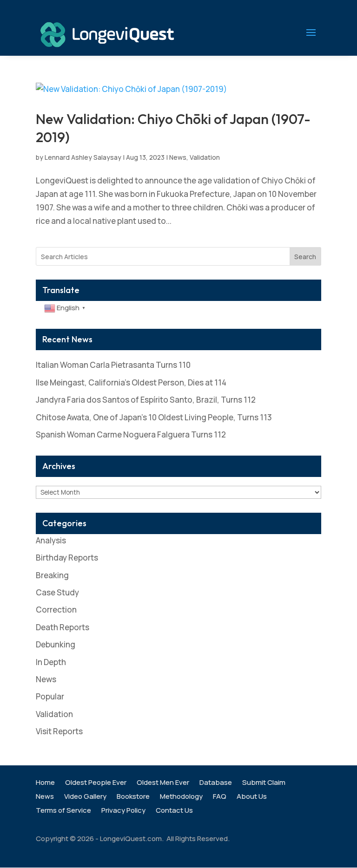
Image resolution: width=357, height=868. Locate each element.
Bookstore (133, 797)
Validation (205, 157)
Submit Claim (263, 783)
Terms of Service (63, 811)
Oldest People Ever (95, 783)
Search (305, 256)
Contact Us (174, 811)
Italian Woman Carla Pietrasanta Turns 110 (113, 364)
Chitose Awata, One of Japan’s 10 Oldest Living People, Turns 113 (154, 417)
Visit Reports (59, 731)
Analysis (51, 540)
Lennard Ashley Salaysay (83, 157)
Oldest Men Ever (163, 783)
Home (45, 783)
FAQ (219, 797)
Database (215, 783)
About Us (252, 797)
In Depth (51, 662)
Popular (50, 696)
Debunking (55, 644)
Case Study (57, 592)
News (177, 157)
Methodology (181, 797)
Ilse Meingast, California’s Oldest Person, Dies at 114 (131, 382)
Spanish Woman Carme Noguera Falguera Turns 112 (131, 434)
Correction (56, 609)
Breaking (52, 575)
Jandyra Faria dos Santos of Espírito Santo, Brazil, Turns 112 (146, 399)
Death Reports (62, 627)
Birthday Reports (67, 557)
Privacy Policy (123, 811)
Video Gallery (85, 797)
